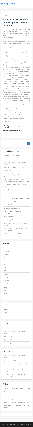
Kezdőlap (6, 309)
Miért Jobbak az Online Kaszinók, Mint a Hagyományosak (14, 212)
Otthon (6, 277)
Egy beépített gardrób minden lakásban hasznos (17, 198)
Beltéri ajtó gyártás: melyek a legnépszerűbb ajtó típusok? (17, 406)
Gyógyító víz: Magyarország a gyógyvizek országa (15, 163)
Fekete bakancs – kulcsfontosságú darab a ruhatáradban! (15, 229)
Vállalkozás (7, 293)
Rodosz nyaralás (8, 195)
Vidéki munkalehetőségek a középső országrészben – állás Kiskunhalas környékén (16, 180)
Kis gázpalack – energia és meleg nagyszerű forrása (16, 224)
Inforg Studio (8, 3)
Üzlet (5, 290)
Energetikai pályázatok (10, 205)
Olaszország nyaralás (9, 343)
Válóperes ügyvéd (8, 216)
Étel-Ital (6, 257)
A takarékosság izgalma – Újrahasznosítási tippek (15, 190)
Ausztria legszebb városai (11, 159)
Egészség (6, 251)
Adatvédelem (7, 316)
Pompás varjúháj (8, 220)
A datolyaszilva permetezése (11, 170)
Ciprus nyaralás (8, 340)
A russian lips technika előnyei (12, 208)
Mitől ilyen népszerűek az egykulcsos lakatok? (16, 402)
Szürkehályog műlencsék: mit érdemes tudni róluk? (16, 365)
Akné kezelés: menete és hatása (12, 155)
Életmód (6, 254)
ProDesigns (28, 424)
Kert (5, 267)
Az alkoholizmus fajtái (10, 201)
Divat (5, 248)
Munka (6, 274)
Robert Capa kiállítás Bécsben (11, 130)
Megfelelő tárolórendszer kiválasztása (14, 167)
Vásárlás (6, 297)
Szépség (6, 284)
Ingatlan (6, 261)
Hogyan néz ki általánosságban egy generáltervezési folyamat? (13, 175)
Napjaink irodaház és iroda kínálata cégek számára (15, 185)
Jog (5, 264)
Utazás (5, 287)
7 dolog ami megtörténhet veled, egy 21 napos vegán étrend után (16, 375)
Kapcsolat (6, 312)
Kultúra (6, 16)
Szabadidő (6, 280)
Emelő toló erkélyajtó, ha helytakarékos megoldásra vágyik (14, 234)
